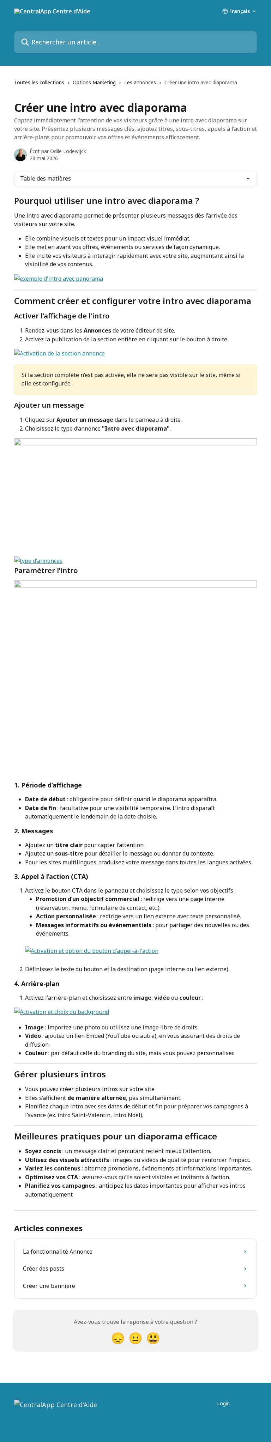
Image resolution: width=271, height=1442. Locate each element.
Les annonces (140, 82)
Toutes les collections (39, 82)
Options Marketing (94, 82)
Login (223, 1403)
